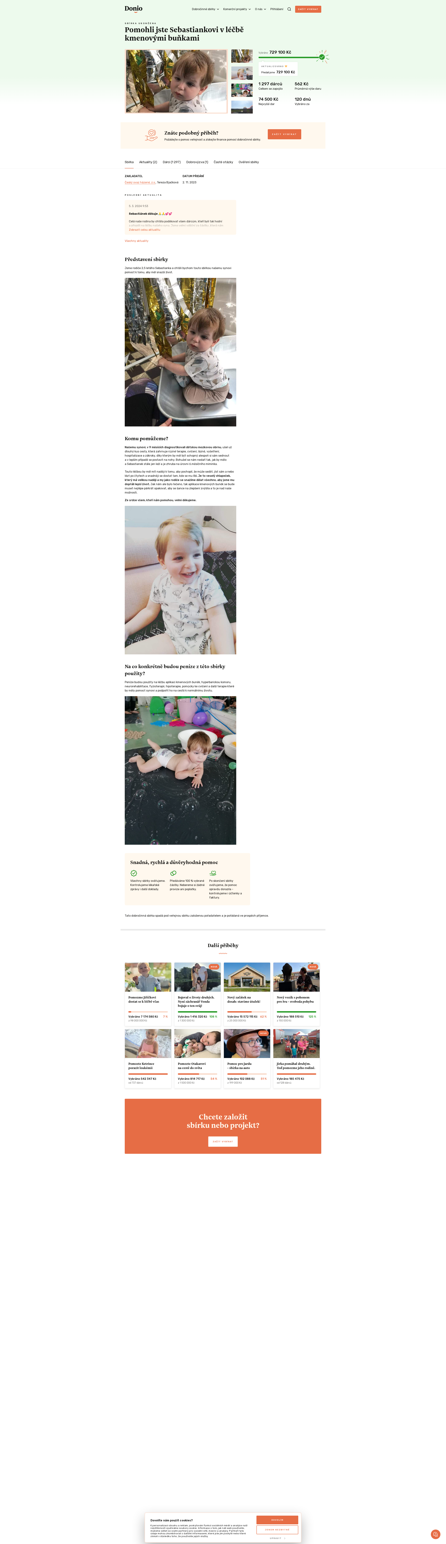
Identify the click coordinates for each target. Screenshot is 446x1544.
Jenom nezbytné (277, 1530)
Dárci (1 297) (172, 162)
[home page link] (133, 9)
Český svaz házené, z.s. (140, 182)
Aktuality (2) (148, 162)
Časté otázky (223, 162)
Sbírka (129, 162)
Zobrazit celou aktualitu (144, 229)
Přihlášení (276, 9)
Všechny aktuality (136, 241)
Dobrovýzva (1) (197, 162)
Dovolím (277, 1520)
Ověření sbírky (249, 162)
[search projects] (289, 9)
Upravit (276, 1538)
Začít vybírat (308, 9)
